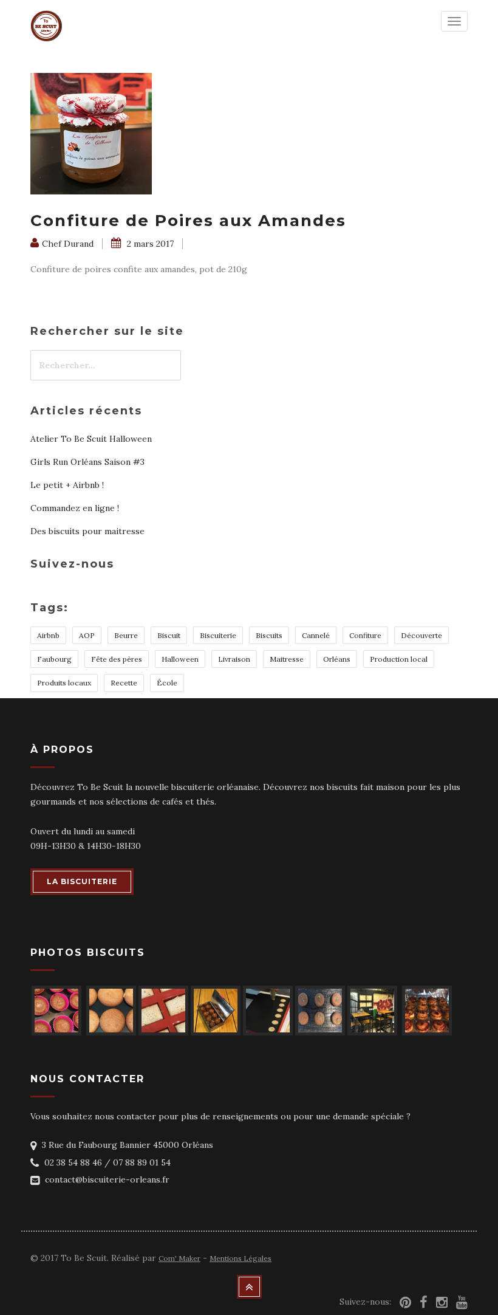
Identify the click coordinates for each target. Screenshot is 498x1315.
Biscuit (168, 635)
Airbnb (48, 635)
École (167, 682)
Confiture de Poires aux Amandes (188, 220)
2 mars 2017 (149, 243)
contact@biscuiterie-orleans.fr (107, 1179)
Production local (399, 659)
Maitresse (287, 659)
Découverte (421, 635)
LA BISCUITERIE (82, 881)
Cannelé (316, 635)
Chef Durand (68, 243)
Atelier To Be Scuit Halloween (91, 438)
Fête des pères (116, 659)
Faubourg (54, 659)
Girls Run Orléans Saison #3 (87, 461)
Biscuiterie (218, 635)
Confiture (365, 635)
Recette (124, 682)
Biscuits (269, 635)
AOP (87, 635)
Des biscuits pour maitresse (87, 531)
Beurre (126, 635)
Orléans (336, 659)
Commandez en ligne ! (74, 508)
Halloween (180, 659)
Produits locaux (64, 682)
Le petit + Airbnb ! (67, 484)
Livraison (234, 659)
